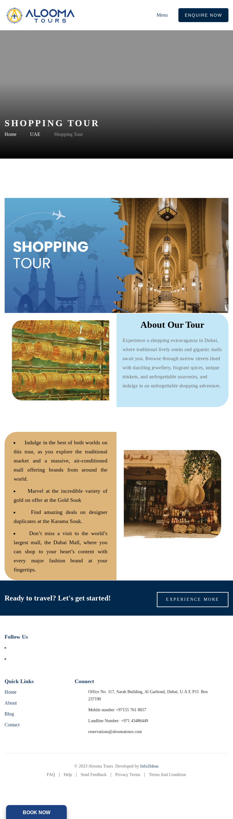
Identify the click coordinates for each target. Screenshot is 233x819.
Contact (12, 724)
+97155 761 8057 (131, 710)
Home (10, 134)
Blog (9, 713)
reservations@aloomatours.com (115, 731)
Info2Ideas (149, 766)
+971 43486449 (134, 721)
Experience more (192, 599)
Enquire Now (203, 15)
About (11, 703)
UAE (35, 134)
